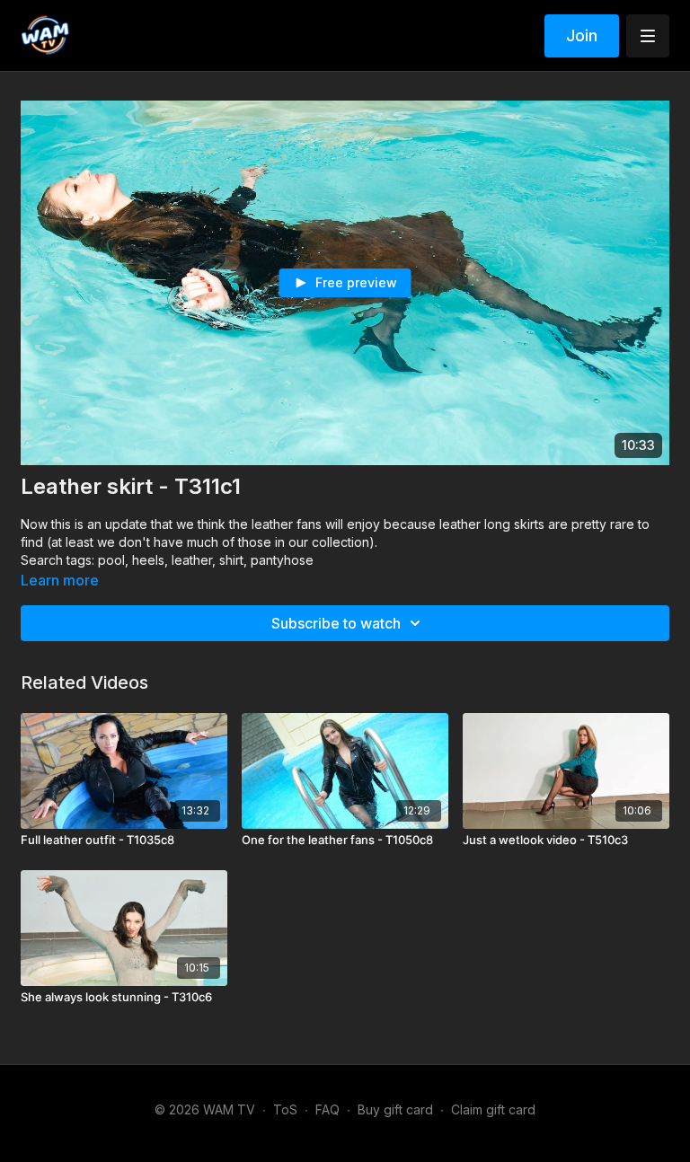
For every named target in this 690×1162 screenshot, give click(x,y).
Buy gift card (395, 1109)
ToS (285, 1109)
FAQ (327, 1109)
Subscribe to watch (336, 623)
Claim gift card (493, 1109)
